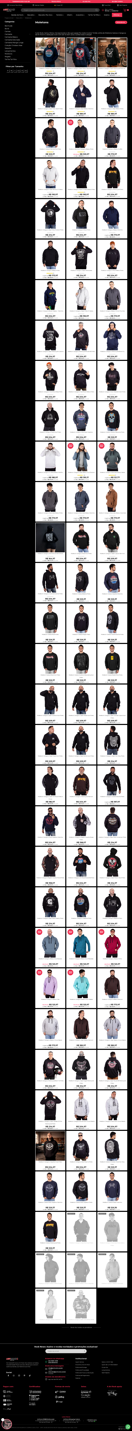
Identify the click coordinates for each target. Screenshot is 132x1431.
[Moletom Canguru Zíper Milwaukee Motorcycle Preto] (81, 259)
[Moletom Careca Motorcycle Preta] (50, 1231)
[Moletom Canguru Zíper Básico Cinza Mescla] (112, 1029)
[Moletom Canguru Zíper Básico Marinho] (81, 97)
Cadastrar (115, 11)
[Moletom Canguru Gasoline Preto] (81, 907)
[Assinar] (84, 1351)
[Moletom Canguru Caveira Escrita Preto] (112, 785)
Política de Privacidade (82, 1370)
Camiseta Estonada (12, 40)
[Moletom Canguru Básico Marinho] (112, 218)
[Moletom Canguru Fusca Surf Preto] (50, 420)
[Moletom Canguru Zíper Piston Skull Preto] (112, 866)
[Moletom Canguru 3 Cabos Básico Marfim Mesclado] (50, 461)
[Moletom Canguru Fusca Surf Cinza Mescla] (112, 1110)
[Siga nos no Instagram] (19, 1375)
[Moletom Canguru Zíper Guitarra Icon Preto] (50, 704)
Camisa (7, 31)
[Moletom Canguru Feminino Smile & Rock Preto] (50, 542)
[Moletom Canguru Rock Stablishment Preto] (112, 380)
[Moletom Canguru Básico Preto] (50, 259)
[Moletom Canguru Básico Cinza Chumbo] (112, 299)
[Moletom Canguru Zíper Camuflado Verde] (81, 1306)
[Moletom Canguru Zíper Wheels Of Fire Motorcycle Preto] (50, 1110)
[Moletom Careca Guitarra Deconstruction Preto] (81, 663)
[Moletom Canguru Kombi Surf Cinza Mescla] (81, 1110)
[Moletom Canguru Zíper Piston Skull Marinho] (81, 57)
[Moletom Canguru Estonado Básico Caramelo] (112, 501)
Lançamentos (10, 51)
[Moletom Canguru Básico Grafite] (112, 137)
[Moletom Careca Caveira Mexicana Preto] (112, 420)
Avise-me (81, 1247)
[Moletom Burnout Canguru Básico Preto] (81, 137)
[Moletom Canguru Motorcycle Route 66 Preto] (81, 340)
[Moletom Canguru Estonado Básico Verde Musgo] (112, 461)
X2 (26, 71)
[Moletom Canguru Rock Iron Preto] (81, 542)
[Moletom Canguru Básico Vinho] (112, 947)
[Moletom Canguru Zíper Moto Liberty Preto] (50, 907)
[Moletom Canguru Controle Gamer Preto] (50, 582)
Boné (7, 28)
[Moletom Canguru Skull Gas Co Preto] (81, 1150)
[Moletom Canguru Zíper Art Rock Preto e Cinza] (50, 785)
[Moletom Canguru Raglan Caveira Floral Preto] (50, 866)
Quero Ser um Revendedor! (110, 1364)
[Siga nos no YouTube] (14, 1375)
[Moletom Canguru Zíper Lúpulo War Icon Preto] (112, 542)
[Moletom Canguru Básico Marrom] (112, 988)
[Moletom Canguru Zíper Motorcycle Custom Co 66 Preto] (50, 340)
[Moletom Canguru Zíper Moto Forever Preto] (50, 218)
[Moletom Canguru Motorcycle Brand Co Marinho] (112, 340)
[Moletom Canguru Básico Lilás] (50, 988)
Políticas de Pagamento (82, 1375)
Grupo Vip (105, 1367)
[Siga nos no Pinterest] (24, 1375)
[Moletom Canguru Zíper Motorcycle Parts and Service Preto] (112, 57)
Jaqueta (8, 48)
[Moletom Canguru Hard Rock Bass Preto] (50, 380)
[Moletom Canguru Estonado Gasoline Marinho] (81, 420)
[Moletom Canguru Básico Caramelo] (112, 1270)
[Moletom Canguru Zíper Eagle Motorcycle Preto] (81, 1069)
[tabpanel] (81, 27)
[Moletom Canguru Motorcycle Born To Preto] (50, 1069)
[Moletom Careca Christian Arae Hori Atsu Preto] (112, 1150)
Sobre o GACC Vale (107, 1362)
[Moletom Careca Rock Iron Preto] (50, 663)
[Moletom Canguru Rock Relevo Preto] (112, 259)
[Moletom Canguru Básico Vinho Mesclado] (81, 1270)
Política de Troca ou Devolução (84, 1372)
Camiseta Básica (11, 37)
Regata (7, 56)
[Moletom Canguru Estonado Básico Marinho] (81, 501)
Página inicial (9, 18)
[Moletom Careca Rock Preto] (50, 623)
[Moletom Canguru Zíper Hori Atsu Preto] (112, 744)
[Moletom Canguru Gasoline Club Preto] (50, 1150)
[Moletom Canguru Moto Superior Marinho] (50, 826)
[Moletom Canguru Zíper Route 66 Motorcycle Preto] (112, 1069)
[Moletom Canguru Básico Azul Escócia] (50, 947)
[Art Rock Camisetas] (9, 10)
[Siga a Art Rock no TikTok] (30, 1375)
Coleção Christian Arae (13, 45)
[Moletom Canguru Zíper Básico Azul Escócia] (81, 461)
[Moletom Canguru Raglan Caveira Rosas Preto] (81, 826)
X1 (22, 71)
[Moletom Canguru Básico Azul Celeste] (81, 988)
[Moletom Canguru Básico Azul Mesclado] (81, 947)
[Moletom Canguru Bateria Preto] (112, 907)
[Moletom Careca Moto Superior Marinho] (50, 1191)
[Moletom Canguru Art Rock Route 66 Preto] (81, 866)
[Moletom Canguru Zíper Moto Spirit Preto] (50, 97)
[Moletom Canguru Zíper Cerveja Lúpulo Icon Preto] (112, 704)
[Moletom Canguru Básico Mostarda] (50, 1306)
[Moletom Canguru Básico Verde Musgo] (50, 1270)
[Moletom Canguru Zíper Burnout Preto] (81, 1231)
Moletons (8, 54)
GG (19, 71)
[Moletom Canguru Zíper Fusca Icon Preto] (50, 744)
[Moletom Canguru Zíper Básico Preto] (112, 97)
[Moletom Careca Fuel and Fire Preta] (50, 137)
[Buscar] (96, 10)
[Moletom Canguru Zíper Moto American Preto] (112, 826)
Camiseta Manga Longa (14, 42)
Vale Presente (106, 1372)
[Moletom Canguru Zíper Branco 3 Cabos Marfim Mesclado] (50, 178)
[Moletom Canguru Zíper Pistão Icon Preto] (81, 704)
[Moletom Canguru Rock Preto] (81, 218)
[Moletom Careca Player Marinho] (112, 1191)
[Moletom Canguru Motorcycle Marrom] (81, 785)
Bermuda (8, 26)
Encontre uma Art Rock (82, 1364)
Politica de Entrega (81, 1367)
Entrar (107, 11)
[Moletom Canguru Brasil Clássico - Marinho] (50, 299)
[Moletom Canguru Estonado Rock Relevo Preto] (112, 1231)
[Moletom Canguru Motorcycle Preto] (112, 178)
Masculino (19, 18)
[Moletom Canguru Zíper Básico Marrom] (81, 1029)
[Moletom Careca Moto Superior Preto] (81, 1191)
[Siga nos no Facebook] (8, 1375)
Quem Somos (79, 1362)
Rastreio (77, 1378)
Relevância (121, 22)
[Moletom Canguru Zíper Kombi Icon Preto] (81, 744)
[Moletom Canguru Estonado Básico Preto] (50, 501)
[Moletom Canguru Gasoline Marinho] (50, 57)
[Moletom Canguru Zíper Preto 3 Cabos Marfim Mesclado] (81, 299)
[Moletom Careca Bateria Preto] (81, 582)
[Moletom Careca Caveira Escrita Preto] (112, 623)
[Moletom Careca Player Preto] (81, 623)
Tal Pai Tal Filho (11, 59)
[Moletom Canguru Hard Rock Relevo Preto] (81, 380)
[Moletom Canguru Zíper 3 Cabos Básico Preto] (81, 178)
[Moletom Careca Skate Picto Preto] (112, 663)
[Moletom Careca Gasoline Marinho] (112, 582)
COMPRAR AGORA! (50, 66)
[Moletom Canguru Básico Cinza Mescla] (50, 1029)
